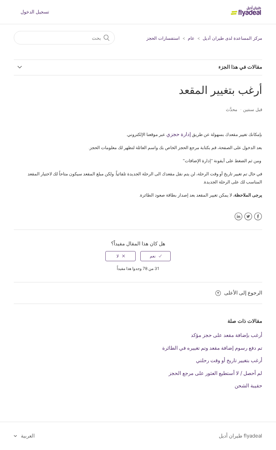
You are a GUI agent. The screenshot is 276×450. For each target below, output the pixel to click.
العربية (27, 435)
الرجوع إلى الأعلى (243, 292)
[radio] (155, 256)
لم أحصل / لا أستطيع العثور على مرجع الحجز (215, 373)
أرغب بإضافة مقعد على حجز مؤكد (226, 335)
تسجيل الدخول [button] (35, 11)
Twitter (248, 216)
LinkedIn (238, 216)
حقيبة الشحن (248, 385)
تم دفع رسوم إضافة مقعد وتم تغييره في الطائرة (212, 348)
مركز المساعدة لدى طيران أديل (232, 38)
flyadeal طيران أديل (240, 435)
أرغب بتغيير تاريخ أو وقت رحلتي (229, 360)
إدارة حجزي (178, 134)
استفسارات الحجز (163, 38)
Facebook (258, 216)
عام (191, 38)
